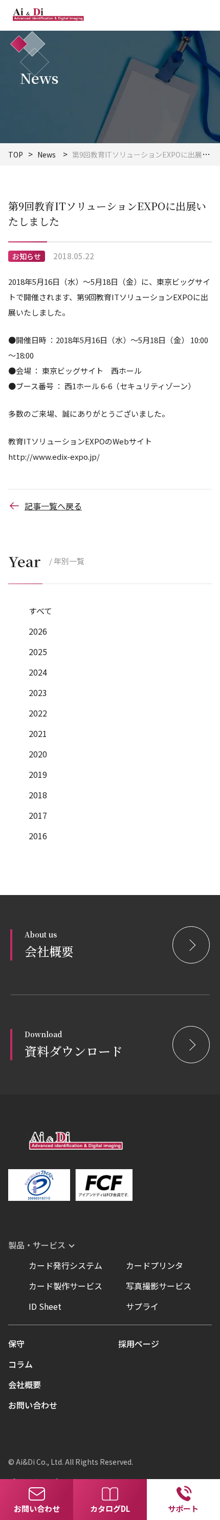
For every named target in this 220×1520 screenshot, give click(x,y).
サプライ (142, 1306)
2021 (38, 733)
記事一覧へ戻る (53, 506)
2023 (38, 692)
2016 (38, 836)
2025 (38, 651)
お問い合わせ (32, 1405)
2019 (38, 774)
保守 (16, 1343)
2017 (38, 815)
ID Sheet (45, 1306)
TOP (15, 154)
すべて (40, 611)
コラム (20, 1364)
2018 (38, 795)
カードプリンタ (154, 1265)
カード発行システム (65, 1265)
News (46, 154)
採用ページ (138, 1343)
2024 (38, 672)
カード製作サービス (65, 1286)
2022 (38, 713)
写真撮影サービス (158, 1286)
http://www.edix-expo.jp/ (54, 456)
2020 (38, 754)
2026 (38, 631)
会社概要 (24, 1384)
